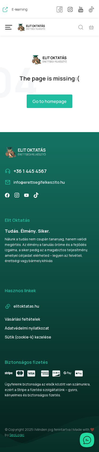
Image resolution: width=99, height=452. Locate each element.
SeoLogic (16, 434)
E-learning (19, 9)
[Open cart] (91, 27)
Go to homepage (49, 101)
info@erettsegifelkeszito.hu (39, 182)
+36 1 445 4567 (30, 171)
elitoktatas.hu (26, 306)
